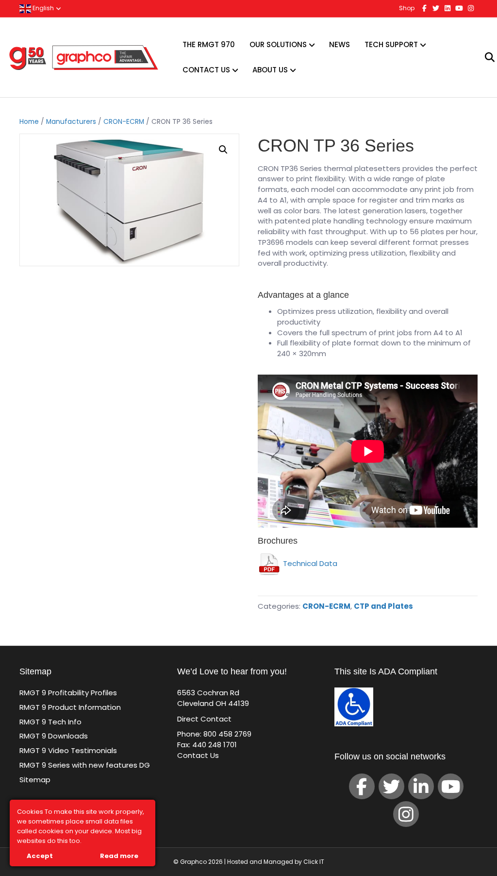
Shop (406, 8)
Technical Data (309, 563)
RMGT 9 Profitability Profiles (68, 692)
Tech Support (391, 44)
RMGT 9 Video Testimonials (68, 750)
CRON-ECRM (123, 121)
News (339, 44)
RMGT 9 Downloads (53, 736)
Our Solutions (278, 44)
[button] (223, 149)
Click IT (313, 862)
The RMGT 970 (208, 44)
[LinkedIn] (421, 786)
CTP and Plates (383, 606)
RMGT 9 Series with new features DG (84, 765)
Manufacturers (71, 121)
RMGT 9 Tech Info (50, 722)
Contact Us (206, 70)
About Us (270, 70)
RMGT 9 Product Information (70, 707)
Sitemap (34, 779)
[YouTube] (451, 786)
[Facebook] (362, 786)
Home (29, 121)
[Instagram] (406, 814)
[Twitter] (391, 786)
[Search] (484, 57)
